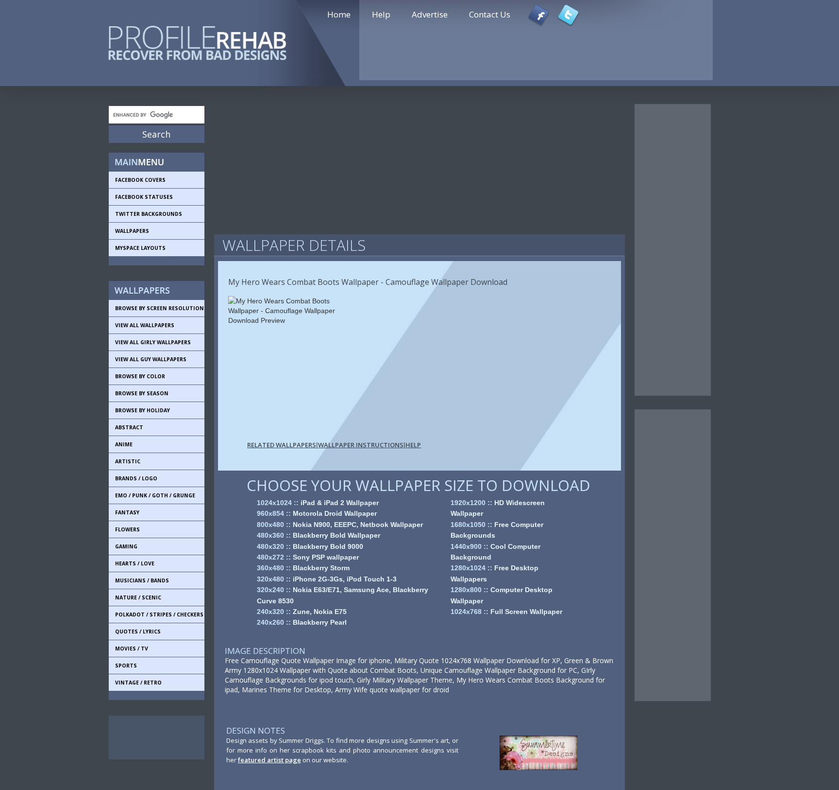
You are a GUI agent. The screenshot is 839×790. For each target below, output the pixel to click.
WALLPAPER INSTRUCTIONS (360, 444)
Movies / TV (131, 648)
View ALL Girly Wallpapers (153, 342)
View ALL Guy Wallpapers (150, 359)
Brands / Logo (136, 478)
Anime (124, 444)
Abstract (129, 427)
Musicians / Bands (142, 580)
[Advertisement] (152, 737)
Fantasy (127, 512)
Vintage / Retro (138, 682)
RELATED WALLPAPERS (281, 444)
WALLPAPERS (132, 231)
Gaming (126, 546)
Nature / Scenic (138, 597)
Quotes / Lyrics (138, 631)
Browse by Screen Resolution (159, 308)
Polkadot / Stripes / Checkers (159, 614)
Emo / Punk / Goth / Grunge (155, 495)
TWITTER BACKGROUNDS (148, 214)
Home (339, 14)
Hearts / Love (134, 563)
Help (381, 14)
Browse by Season (141, 393)
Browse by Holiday (142, 410)
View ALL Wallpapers (144, 325)
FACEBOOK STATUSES (144, 196)
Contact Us (489, 14)
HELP (413, 444)
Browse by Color (140, 376)
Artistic (127, 461)
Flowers (127, 529)
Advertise (430, 14)
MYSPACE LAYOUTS (140, 248)
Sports (126, 665)
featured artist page (269, 759)
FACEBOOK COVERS (140, 179)
